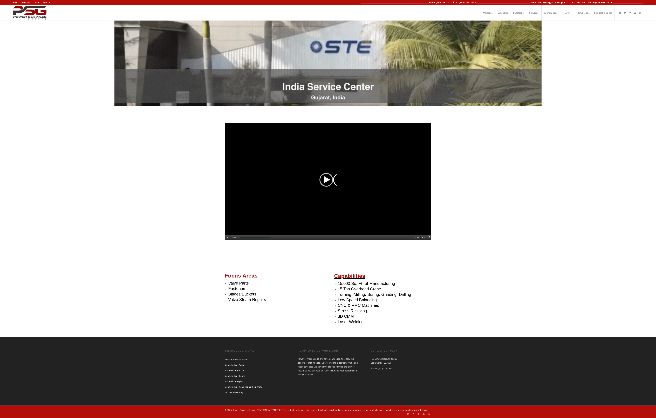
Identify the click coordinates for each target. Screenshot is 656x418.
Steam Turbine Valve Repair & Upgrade (243, 386)
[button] (328, 181)
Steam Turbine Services (236, 365)
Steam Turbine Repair (235, 376)
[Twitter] (624, 12)
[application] (328, 181)
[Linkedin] (619, 12)
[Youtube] (640, 12)
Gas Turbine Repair (234, 381)
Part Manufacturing (234, 392)
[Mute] (423, 237)
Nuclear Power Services (236, 359)
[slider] (255, 237)
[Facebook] (630, 12)
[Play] (227, 237)
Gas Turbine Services (235, 370)
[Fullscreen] (428, 237)
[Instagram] (635, 12)
